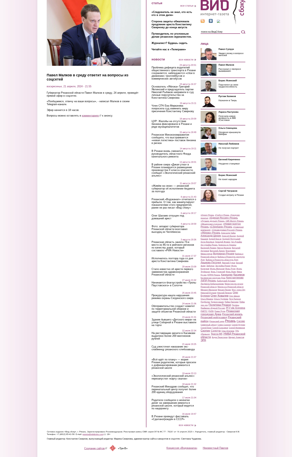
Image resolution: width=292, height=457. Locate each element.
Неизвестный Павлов (215, 447)
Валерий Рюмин (209, 248)
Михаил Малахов (209, 290)
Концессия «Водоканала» (181, 447)
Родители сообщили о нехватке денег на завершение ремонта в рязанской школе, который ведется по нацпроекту (173, 404)
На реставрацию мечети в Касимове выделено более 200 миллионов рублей (173, 336)
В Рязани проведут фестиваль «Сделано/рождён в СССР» (170, 418)
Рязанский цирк (216, 321)
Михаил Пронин (224, 290)
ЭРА (203, 340)
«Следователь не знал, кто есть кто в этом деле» (172, 13)
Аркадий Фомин (222, 242)
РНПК (211, 311)
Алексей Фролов (229, 236)
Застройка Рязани (222, 266)
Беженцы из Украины (227, 245)
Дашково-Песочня (211, 262)
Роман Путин (220, 311)
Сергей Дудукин (238, 325)
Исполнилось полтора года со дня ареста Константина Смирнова (172, 260)
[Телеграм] (218, 21)
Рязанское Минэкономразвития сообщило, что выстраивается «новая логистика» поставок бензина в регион (174, 139)
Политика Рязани (220, 304)
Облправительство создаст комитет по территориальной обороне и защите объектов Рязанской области (174, 309)
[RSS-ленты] (203, 21)
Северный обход (209, 325)
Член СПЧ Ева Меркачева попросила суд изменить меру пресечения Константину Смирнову (173, 108)
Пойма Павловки (232, 302)
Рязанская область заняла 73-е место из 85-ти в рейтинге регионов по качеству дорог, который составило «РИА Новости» (173, 246)
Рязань (230, 321)
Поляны (235, 305)
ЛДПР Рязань (208, 280)
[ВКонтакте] (211, 21)
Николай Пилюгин (224, 293)
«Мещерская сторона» (211, 224)
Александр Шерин (211, 235)
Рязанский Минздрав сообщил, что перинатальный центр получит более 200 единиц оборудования (174, 389)
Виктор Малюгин (224, 248)
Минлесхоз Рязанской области (231, 287)
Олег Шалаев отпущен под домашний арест (168, 217)
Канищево (227, 274)
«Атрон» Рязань (207, 215)
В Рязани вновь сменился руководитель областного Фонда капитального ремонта (171, 154)
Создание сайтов (95, 448)
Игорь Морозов (217, 269)
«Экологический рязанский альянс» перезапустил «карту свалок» (173, 377)
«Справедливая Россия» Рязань (227, 230)
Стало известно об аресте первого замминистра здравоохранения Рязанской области (172, 272)
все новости (186, 59)
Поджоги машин (217, 302)
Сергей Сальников (220, 328)
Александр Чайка (228, 233)
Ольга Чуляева (221, 299)
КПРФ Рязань (213, 275)
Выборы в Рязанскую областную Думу (222, 260)
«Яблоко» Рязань (210, 232)
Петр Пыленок (235, 299)
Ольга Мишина (207, 299)
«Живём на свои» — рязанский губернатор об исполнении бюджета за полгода (173, 188)
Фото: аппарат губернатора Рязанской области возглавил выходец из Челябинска (170, 229)
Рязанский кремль (232, 314)
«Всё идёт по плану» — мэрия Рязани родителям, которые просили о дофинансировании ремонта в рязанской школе (174, 363)
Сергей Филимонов (237, 328)
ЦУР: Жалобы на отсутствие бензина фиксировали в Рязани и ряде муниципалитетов (172, 124)
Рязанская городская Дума (220, 312)
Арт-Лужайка (236, 242)
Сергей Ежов (206, 328)
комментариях (91, 115)
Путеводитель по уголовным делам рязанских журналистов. (172, 35)
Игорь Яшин (231, 272)
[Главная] (223, 23)
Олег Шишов (234, 296)
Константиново (235, 277)
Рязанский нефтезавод (214, 317)
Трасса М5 (216, 334)
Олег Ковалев (219, 295)
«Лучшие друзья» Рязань (213, 221)
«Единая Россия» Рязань (223, 217)
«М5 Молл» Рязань (234, 221)
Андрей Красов (215, 239)
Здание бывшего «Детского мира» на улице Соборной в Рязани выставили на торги (174, 322)
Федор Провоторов (220, 337)
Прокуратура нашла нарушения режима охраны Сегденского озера (172, 297)
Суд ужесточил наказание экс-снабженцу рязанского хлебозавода (173, 348)
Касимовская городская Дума (213, 278)
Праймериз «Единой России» (213, 308)
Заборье (210, 266)
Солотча (216, 330)
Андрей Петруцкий (231, 239)
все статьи (186, 5)
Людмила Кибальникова (212, 284)
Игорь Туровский (218, 272)
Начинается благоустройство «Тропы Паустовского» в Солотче (174, 284)
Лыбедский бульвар (226, 281)
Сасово (241, 321)
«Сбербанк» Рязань (221, 226)
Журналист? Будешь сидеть (170, 43)
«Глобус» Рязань (222, 215)
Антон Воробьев (207, 242)
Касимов (239, 274)
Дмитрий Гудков (228, 263)
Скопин (205, 330)
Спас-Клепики (227, 331)
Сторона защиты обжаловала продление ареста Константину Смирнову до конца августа (171, 24)
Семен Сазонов (224, 325)
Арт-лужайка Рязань (209, 245)
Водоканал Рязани (223, 253)
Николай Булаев (208, 293)
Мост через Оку (238, 290)
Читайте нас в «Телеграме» (169, 49)
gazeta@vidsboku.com (94, 434)
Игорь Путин (230, 269)
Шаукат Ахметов (236, 337)
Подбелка (205, 302)
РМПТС (204, 311)
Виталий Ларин (217, 251)
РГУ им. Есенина (235, 308)
